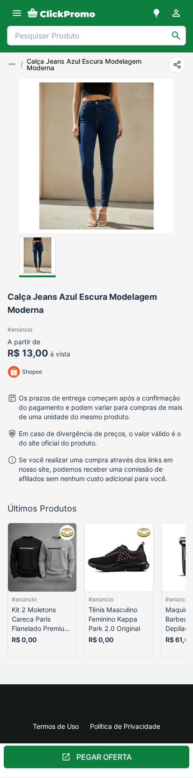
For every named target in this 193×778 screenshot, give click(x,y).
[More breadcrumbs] (12, 64)
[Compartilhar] (177, 64)
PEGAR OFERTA (104, 757)
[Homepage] (61, 13)
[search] (176, 35)
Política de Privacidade (125, 726)
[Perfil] (176, 13)
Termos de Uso (56, 726)
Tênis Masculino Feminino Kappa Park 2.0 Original (114, 619)
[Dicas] (156, 13)
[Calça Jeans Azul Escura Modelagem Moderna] (37, 257)
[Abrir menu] (16, 13)
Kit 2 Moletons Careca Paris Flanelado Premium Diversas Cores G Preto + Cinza (41, 619)
